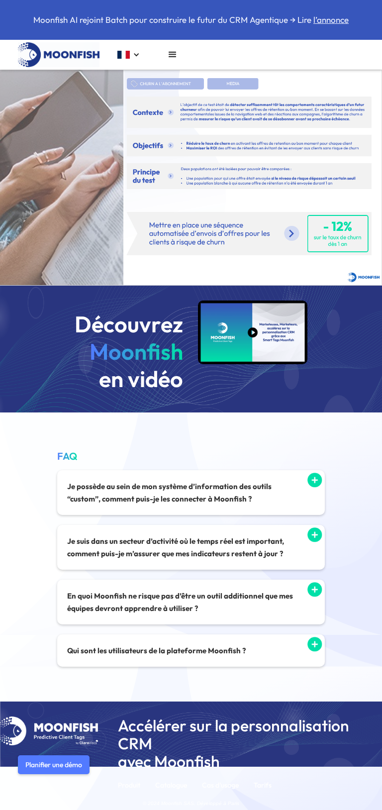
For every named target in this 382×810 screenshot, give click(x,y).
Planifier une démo (53, 764)
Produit (129, 785)
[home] (58, 54)
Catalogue (171, 785)
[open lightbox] (252, 332)
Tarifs (263, 785)
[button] (128, 55)
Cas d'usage (220, 785)
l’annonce (331, 19)
